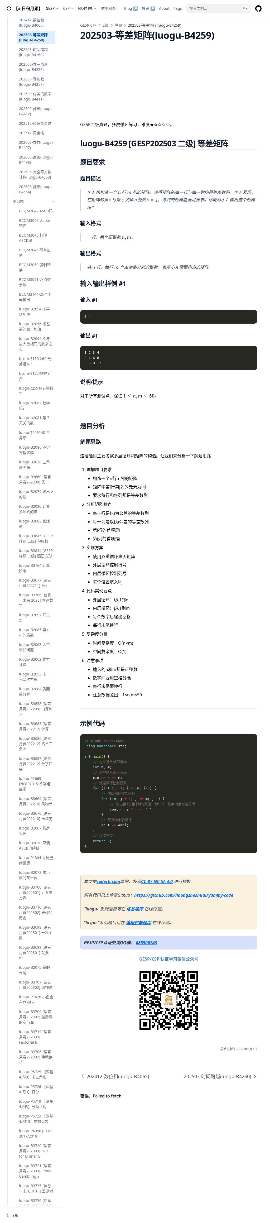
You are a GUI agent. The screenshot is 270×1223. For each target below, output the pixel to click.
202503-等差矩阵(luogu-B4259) (33, 37)
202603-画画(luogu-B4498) (36, 160)
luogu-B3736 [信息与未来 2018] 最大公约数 (36, 1206)
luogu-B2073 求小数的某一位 (34, 875)
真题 (118, 25)
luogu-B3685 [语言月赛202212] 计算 (35, 726)
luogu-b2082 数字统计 (34, 405)
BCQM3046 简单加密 (35, 252)
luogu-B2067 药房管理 (34, 831)
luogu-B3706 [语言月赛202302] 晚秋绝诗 (35, 1057)
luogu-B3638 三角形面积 (34, 464)
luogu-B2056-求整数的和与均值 (34, 326)
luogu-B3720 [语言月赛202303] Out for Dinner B (35, 1151)
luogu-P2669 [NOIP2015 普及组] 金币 (35, 784)
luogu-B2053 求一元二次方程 (34, 677)
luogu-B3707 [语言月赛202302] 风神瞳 (35, 985)
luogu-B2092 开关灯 (34, 617)
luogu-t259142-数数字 (36, 391)
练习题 (18, 201)
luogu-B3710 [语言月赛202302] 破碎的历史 (35, 912)
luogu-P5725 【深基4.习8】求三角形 (36, 1074)
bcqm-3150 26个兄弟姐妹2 (35, 361)
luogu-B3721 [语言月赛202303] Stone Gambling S (35, 1171)
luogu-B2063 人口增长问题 (34, 647)
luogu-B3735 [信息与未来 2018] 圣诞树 (36, 1188)
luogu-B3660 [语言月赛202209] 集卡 (35, 479)
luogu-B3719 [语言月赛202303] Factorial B (35, 1037)
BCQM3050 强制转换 (35, 267)
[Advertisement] (168, 77)
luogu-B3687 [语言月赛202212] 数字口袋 (35, 763)
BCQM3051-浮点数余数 (35, 282)
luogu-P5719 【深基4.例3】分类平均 (36, 1104)
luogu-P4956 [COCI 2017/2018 (35, 1133)
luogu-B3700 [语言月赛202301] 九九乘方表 (35, 892)
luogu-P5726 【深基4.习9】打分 (36, 1089)
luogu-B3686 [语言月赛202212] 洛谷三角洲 (35, 743)
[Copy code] (250, 317)
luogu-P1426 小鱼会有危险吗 (36, 999)
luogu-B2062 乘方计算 (34, 662)
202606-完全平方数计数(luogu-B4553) (35, 174)
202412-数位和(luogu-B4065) (31, 22)
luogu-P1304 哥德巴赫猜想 (36, 860)
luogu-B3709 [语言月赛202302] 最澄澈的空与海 (35, 1017)
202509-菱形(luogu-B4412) (36, 111)
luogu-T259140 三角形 (34, 435)
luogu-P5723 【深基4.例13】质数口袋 (36, 1119)
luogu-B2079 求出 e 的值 (36, 494)
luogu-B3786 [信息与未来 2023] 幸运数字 (36, 600)
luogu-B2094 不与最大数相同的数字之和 (35, 344)
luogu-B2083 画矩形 (34, 524)
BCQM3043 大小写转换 (35, 223)
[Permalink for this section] (234, 143)
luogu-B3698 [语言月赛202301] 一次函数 (35, 932)
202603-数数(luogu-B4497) (36, 145)
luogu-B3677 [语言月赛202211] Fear (35, 583)
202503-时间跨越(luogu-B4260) (33, 52)
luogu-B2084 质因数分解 (34, 691)
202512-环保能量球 (35, 123)
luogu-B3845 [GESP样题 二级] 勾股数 (36, 538)
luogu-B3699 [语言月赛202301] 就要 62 (35, 952)
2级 (105, 25)
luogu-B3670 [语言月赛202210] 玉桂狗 (35, 816)
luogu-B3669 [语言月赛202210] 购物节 (35, 801)
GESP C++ (88, 25)
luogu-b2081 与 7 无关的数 (34, 420)
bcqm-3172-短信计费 (35, 376)
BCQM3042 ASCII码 (36, 210)
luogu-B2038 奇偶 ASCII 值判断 (34, 845)
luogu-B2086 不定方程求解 (34, 450)
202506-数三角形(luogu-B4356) (33, 67)
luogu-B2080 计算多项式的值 (34, 509)
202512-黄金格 (31, 132)
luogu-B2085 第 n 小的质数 (34, 632)
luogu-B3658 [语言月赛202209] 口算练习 (35, 709)
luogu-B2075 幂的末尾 (34, 970)
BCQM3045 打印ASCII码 (33, 238)
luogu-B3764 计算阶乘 (34, 568)
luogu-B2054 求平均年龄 (34, 311)
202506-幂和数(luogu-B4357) (31, 81)
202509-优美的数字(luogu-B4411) (35, 96)
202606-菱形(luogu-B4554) (36, 189)
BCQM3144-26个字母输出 (35, 297)
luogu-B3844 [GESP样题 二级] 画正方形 (36, 553)
